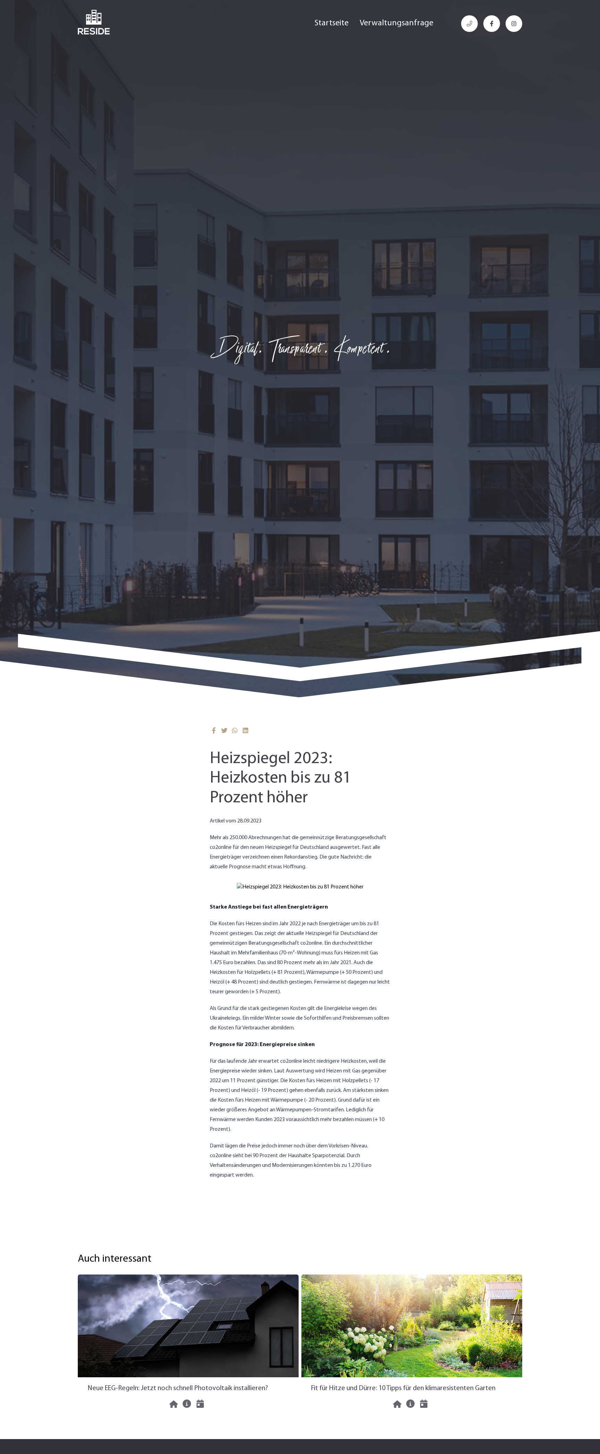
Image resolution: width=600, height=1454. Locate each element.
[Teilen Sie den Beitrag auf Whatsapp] (235, 730)
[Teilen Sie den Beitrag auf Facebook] (214, 730)
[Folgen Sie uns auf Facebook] (491, 23)
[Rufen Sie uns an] (469, 23)
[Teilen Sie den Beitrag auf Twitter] (224, 730)
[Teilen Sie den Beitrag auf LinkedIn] (246, 730)
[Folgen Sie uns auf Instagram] (514, 23)
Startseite (332, 23)
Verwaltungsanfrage (396, 23)
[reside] (94, 22)
